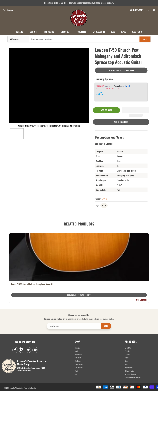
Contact (127, 354)
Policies (127, 351)
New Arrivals (79, 367)
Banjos (33, 31)
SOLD (104, 205)
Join (106, 326)
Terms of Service (130, 374)
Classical (66, 31)
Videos (127, 357)
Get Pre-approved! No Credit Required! (107, 89)
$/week (127, 86)
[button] (135, 110)
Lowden (104, 198)
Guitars (20, 31)
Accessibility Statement (133, 377)
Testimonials (129, 367)
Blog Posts (137, 31)
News (126, 364)
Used (113, 31)
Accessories (99, 31)
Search (145, 39)
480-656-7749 (136, 10)
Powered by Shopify (30, 388)
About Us (128, 347)
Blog (126, 361)
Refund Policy (129, 371)
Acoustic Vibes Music (16, 388)
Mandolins (49, 31)
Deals (123, 31)
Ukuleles (82, 31)
